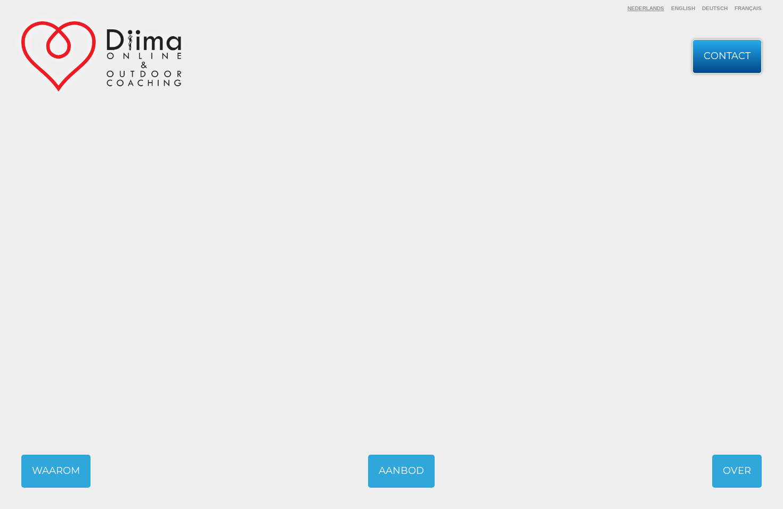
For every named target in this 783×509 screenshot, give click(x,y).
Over (737, 471)
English (683, 8)
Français (748, 8)
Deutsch (715, 8)
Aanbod (401, 471)
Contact (727, 56)
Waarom (56, 471)
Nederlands (645, 8)
